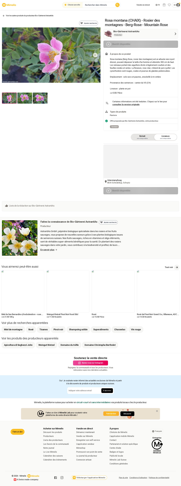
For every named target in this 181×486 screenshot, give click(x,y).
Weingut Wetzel (46, 397)
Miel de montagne (13, 382)
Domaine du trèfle (70, 397)
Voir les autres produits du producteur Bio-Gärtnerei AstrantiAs (29, 16)
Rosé (30, 382)
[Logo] (9, 5)
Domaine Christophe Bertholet (100, 397)
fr (159, 5)
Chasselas (119, 382)
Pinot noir (58, 382)
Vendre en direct (143, 5)
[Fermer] (157, 463)
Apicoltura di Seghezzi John (18, 397)
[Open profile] (176, 4)
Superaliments (100, 382)
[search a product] (117, 5)
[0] (164, 4)
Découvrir (127, 466)
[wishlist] (169, 4)
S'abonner (107, 443)
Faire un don (111, 466)
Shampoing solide (78, 382)
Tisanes (43, 382)
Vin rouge (136, 382)
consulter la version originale (126, 104)
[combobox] (98, 5)
